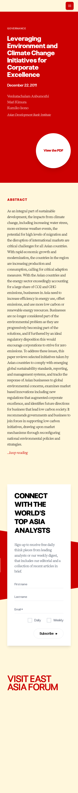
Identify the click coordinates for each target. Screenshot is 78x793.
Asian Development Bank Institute (29, 115)
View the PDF (53, 151)
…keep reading (17, 452)
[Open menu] (70, 6)
